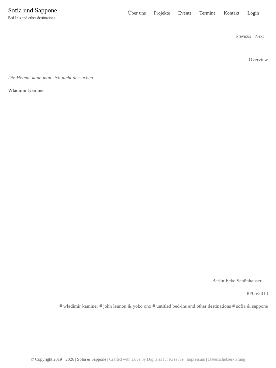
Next (259, 36)
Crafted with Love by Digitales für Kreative (146, 359)
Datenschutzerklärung (226, 359)
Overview (258, 59)
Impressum (196, 359)
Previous (243, 36)
